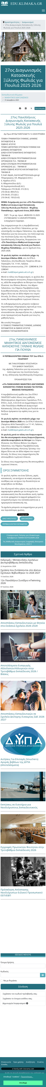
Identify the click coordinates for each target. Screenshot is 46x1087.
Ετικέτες (40, 1062)
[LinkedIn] (26, 108)
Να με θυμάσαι (10, 980)
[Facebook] (20, 108)
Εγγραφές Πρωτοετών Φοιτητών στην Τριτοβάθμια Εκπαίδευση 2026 (22, 848)
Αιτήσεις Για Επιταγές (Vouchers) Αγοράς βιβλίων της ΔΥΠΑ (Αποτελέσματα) (19, 762)
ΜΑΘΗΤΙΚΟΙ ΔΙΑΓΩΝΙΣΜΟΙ (16, 97)
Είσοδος (4, 1064)
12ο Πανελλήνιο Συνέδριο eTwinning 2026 (20, 582)
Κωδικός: (5, 971)
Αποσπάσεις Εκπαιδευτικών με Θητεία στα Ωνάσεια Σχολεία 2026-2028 (23, 624)
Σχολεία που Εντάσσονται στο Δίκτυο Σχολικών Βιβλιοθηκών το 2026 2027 (21, 571)
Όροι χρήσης (18, 1062)
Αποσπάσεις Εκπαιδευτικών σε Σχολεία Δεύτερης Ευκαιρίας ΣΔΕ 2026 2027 (22, 716)
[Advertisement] (23, 927)
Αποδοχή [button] (23, 1083)
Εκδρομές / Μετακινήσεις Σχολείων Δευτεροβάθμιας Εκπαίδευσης (19, 561)
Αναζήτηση (30, 1062)
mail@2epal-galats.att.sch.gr (20, 272)
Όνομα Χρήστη (7, 962)
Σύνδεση (23, 986)
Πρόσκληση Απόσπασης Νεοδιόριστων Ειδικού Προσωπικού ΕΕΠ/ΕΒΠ (22, 892)
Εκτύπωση (40, 108)
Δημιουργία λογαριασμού (14, 1003)
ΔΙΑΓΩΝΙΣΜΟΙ (26, 518)
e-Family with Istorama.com (23, 1069)
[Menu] (43, 10)
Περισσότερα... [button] (27, 1077)
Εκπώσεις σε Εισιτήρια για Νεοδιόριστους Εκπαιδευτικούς (19, 806)
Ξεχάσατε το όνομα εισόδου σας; (17, 998)
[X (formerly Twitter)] (31, 108)
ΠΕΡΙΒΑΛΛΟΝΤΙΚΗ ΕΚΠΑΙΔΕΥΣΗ (14, 524)
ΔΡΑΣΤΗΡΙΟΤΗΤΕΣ (9, 518)
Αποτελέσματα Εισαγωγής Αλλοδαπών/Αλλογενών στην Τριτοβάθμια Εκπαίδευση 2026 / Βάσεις (19, 670)
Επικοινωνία (6, 1062)
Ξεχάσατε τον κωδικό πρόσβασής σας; (20, 993)
